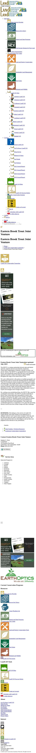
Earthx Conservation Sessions (17, 195)
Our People (17, 159)
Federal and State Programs (23, 39)
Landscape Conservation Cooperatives (15, 431)
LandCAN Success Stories (23, 193)
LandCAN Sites (15, 93)
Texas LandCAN (18, 129)
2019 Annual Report (19, 177)
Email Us (6, 742)
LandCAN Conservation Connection (14, 247)
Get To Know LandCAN (20, 148)
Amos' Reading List (14, 611)
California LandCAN (20, 103)
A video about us (14, 214)
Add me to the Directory (10, 731)
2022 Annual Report (19, 166)
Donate (13, 198)
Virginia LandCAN (19, 132)
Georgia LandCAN (19, 110)
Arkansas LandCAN (19, 100)
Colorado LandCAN (19, 107)
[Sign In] (1, 227)
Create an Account (21, 207)
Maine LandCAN (17, 121)
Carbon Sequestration (16, 51)
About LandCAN (18, 144)
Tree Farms (19, 80)
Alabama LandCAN (19, 96)
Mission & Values (18, 155)
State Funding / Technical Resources (15, 429)
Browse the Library (21, 31)
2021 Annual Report (19, 170)
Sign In (11, 209)
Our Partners (17, 163)
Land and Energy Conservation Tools (19, 630)
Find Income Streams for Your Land (25, 48)
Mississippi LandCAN (19, 125)
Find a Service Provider (17, 22)
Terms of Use (4, 714)
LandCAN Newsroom (9, 658)
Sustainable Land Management (24, 72)
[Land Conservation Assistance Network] (14, 11)
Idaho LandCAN (18, 114)
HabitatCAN (17, 136)
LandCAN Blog (18, 184)
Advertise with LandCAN (17, 212)
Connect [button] (6, 137)
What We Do (17, 152)
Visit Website (6, 449)
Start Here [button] (6, 18)
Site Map (3, 713)
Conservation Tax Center (15, 53)
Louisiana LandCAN (19, 118)
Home (5, 246)
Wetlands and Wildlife (21, 89)
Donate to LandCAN (10, 739)
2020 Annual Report (19, 173)
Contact (6, 215)
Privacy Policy (4, 716)
